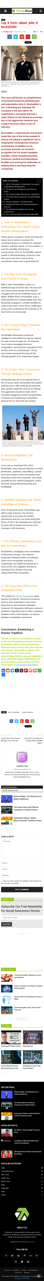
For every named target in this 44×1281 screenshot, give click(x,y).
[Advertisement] (22, 4)
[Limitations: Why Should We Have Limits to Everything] (6, 1144)
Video (3, 1043)
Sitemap (26, 1272)
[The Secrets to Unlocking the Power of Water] (6, 999)
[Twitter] (22, 1262)
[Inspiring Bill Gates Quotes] (11, 1037)
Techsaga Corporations (22, 1278)
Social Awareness (7, 1063)
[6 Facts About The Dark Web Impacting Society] (11, 1057)
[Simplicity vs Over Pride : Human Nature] (33, 1057)
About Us (8, 1270)
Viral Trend (5, 812)
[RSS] (36, 1255)
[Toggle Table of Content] (38, 181)
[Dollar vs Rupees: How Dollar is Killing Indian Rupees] (6, 989)
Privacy (24, 1270)
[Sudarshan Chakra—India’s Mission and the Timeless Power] (6, 820)
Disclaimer (16, 1270)
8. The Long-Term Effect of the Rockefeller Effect (21, 214)
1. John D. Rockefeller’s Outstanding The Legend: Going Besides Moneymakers (22, 185)
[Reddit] (30, 1255)
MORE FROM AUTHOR (10, 790)
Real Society (5, 1181)
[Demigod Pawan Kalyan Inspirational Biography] (6, 1154)
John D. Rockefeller (24, 596)
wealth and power (27, 712)
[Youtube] (28, 1262)
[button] (41, 11)
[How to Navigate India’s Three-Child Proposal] (6, 1010)
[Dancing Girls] (33, 1037)
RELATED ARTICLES (9, 787)
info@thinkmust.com (26, 1242)
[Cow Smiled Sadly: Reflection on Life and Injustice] (6, 978)
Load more (21, 1019)
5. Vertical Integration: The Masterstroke (18, 202)
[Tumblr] (16, 1262)
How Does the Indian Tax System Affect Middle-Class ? (33, 740)
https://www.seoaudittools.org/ (22, 769)
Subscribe (6, 924)
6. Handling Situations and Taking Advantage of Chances (21, 206)
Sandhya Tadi (8, 31)
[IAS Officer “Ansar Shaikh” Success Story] (6, 1133)
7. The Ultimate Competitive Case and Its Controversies (18, 210)
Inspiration (5, 1188)
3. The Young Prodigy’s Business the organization (21, 194)
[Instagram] (12, 1255)
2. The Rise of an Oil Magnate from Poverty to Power (20, 190)
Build (3, 20)
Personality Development (31, 1063)
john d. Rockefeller (14, 712)
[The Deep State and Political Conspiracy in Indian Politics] (6, 810)
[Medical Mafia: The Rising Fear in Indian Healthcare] (6, 799)
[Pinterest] (24, 1255)
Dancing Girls (28, 1046)
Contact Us (18, 1272)
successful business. (27, 665)
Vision (3, 1195)
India (3, 1191)
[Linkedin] (18, 1255)
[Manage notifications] (39, 1276)
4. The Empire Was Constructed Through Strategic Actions (22, 198)
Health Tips (5, 802)
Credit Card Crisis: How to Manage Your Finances (10, 739)
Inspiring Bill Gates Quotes (11, 1046)
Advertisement (33, 1270)
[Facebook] (6, 1255)
